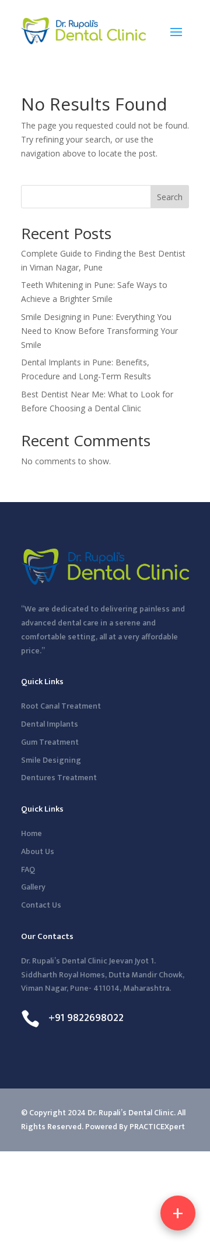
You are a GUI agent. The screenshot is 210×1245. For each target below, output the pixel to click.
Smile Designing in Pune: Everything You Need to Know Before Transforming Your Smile (99, 330)
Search (170, 196)
